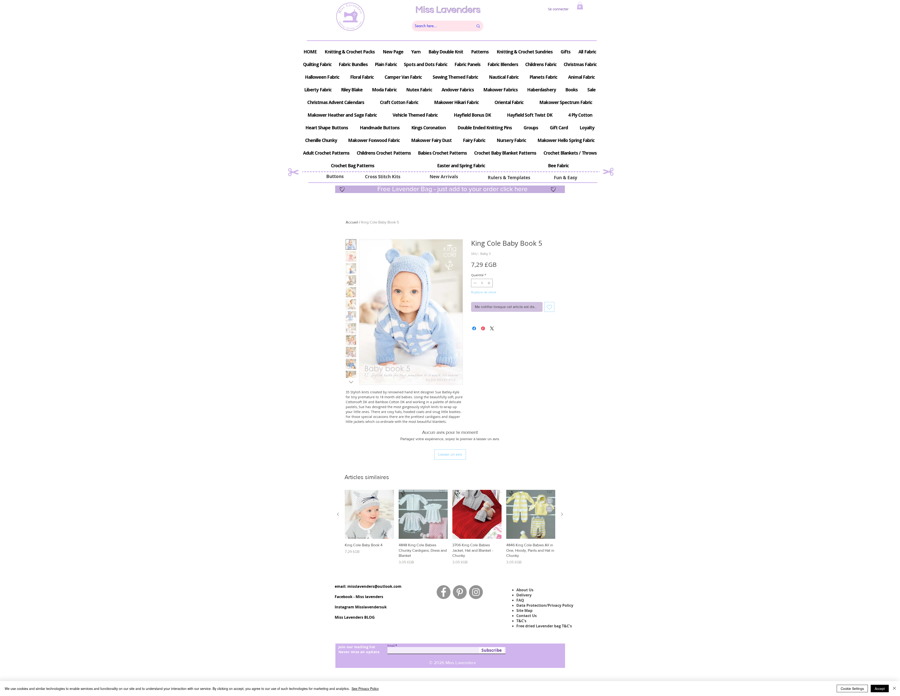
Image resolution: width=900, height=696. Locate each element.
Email (391, 645)
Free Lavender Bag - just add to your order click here (452, 189)
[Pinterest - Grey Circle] (460, 592)
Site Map (524, 610)
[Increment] (489, 283)
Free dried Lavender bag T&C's (544, 626)
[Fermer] (894, 688)
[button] (580, 5)
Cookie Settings (852, 688)
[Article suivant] (562, 514)
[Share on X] (492, 328)
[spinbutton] (482, 283)
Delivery (524, 595)
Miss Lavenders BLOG (355, 617)
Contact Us (526, 615)
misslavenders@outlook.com (374, 586)
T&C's (521, 620)
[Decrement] (474, 283)
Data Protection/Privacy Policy (544, 605)
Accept (880, 688)
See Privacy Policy (365, 688)
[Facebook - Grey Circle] (443, 592)
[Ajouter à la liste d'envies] (549, 307)
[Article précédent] (338, 514)
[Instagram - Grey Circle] (476, 592)
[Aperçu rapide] (369, 514)
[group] (450, 527)
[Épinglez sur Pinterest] (483, 328)
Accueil (352, 222)
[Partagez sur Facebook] (474, 328)
